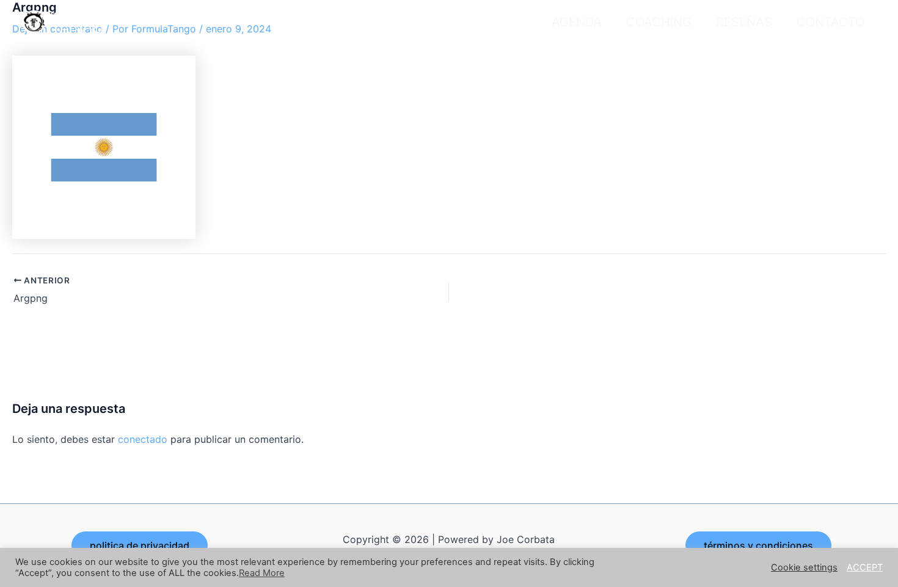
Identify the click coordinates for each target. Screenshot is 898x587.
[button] (139, 545)
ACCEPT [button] (865, 567)
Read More (262, 572)
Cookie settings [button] (804, 567)
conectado (142, 439)
